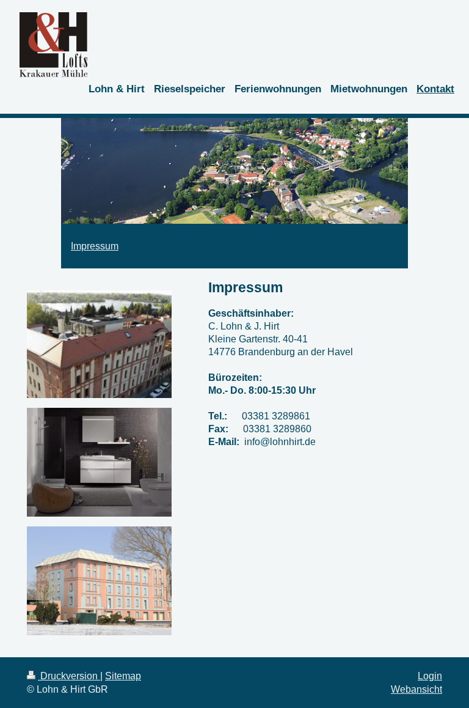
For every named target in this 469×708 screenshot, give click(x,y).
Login (430, 676)
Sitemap (123, 676)
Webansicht (416, 689)
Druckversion (69, 676)
